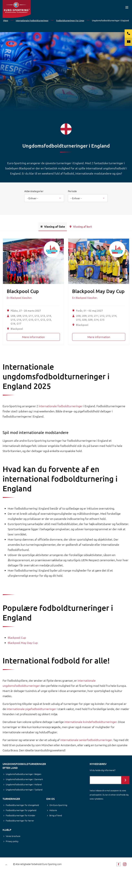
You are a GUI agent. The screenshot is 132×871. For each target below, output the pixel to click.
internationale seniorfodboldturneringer (86, 740)
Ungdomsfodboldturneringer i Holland (24, 784)
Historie (53, 810)
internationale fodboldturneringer (61, 406)
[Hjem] (17, 9)
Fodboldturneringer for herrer (20, 820)
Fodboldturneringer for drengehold (22, 805)
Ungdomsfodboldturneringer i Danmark (24, 779)
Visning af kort (82, 226)
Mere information (33, 337)
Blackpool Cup (23, 291)
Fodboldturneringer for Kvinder (20, 815)
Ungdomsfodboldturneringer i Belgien (23, 774)
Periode (72, 191)
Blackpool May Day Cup (98, 291)
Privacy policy (12, 841)
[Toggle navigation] (126, 7)
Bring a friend (55, 815)
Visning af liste (54, 226)
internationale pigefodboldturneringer (31, 709)
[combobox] (44, 198)
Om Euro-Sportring (58, 805)
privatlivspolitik (96, 794)
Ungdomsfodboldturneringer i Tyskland (24, 789)
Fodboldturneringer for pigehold (21, 810)
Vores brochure (13, 836)
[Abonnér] (125, 780)
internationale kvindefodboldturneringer (90, 722)
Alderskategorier (33, 191)
